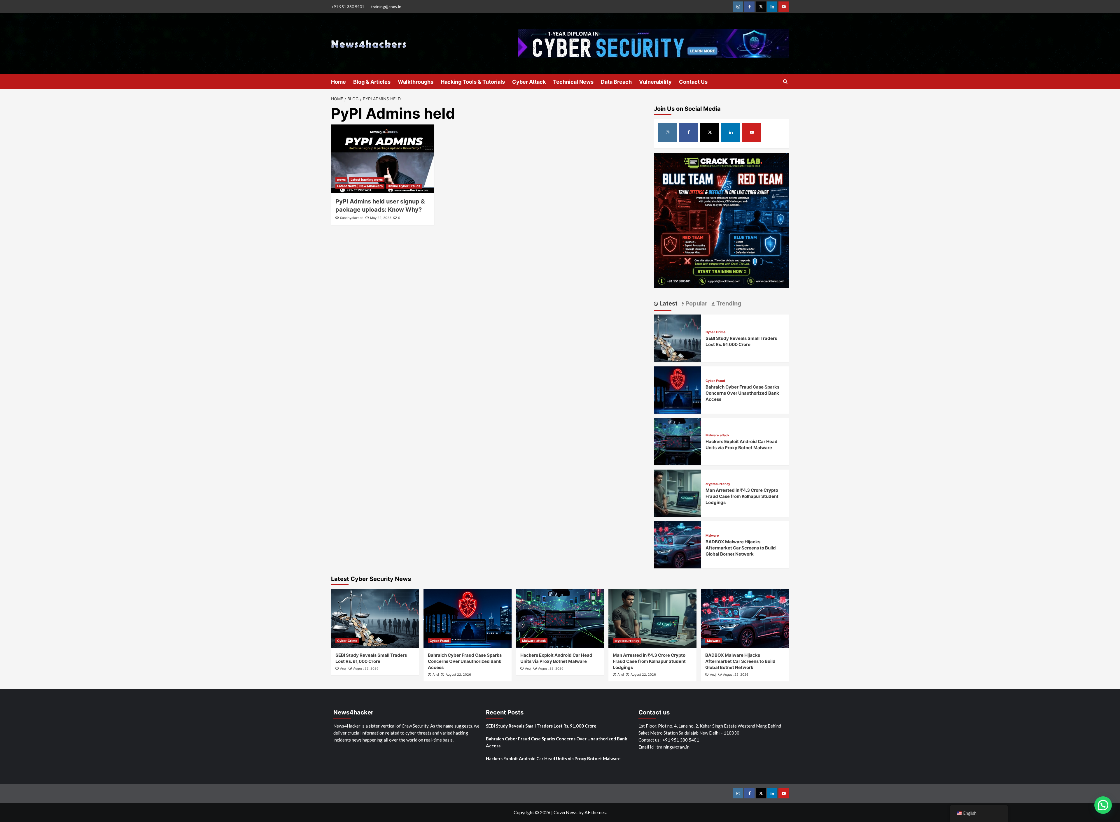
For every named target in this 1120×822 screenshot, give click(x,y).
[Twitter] (761, 6)
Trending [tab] (728, 303)
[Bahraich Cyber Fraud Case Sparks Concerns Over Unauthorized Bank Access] (677, 389)
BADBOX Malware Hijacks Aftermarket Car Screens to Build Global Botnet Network (741, 548)
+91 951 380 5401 (347, 6)
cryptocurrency (718, 484)
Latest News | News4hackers (360, 186)
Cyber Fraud (715, 380)
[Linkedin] (772, 6)
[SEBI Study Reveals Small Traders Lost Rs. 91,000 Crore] (677, 337)
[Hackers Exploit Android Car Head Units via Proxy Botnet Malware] (677, 441)
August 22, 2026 (366, 668)
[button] (1103, 805)
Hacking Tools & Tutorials (473, 82)
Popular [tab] (695, 303)
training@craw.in (386, 6)
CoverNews (566, 812)
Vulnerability (655, 82)
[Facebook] (749, 6)
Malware (712, 535)
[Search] (785, 82)
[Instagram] (738, 6)
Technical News (573, 82)
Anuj (343, 668)
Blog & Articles (372, 82)
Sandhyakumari (351, 218)
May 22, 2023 (380, 218)
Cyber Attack (529, 82)
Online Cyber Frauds (404, 186)
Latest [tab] (668, 303)
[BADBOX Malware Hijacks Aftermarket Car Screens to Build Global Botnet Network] (677, 544)
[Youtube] (783, 6)
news (341, 180)
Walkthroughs (415, 82)
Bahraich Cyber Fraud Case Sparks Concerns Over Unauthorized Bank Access (742, 393)
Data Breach (616, 82)
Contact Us (693, 82)
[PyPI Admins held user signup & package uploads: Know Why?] (382, 158)
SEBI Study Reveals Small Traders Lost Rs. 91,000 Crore (541, 725)
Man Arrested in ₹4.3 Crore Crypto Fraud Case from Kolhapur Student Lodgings (742, 496)
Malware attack (717, 435)
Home (338, 82)
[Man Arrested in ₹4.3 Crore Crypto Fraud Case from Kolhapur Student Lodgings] (677, 492)
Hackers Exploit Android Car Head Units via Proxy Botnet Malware (553, 758)
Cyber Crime (716, 332)
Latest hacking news (367, 180)
